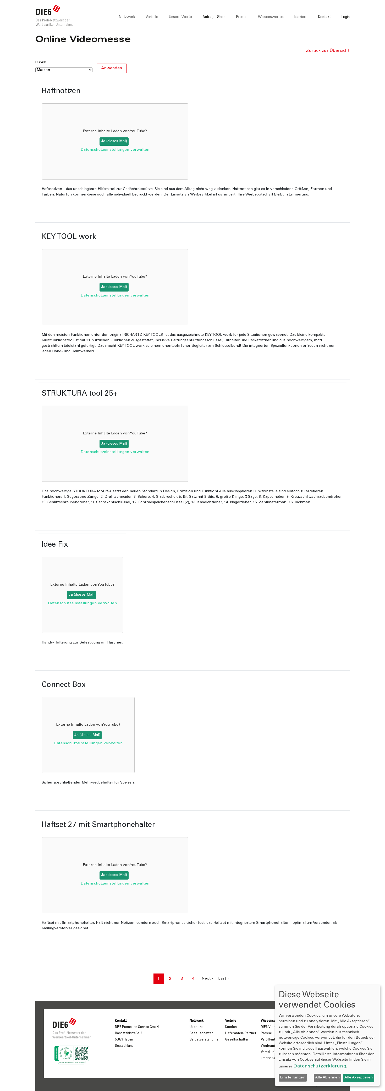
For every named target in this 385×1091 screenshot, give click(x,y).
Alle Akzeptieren (358, 1077)
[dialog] (327, 1035)
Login (345, 17)
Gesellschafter (201, 1033)
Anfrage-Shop (214, 17)
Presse (242, 17)
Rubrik (40, 62)
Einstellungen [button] (293, 1077)
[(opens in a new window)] (71, 1053)
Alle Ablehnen (327, 1077)
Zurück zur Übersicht (328, 51)
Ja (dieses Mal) (114, 141)
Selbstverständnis (204, 1040)
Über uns (197, 1027)
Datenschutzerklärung (319, 1066)
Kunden (231, 1027)
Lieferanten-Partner (240, 1033)
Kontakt (324, 17)
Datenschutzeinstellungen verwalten (115, 150)
